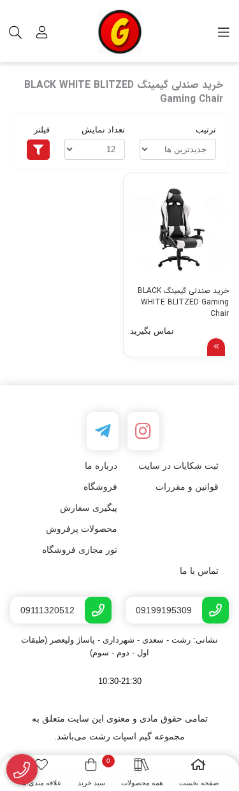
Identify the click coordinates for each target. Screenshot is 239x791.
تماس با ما (199, 571)
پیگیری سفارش (88, 507)
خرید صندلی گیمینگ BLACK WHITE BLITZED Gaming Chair (183, 300)
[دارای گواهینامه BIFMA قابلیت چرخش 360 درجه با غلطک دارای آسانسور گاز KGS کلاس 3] (179, 229)
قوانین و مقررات (187, 486)
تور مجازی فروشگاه (79, 550)
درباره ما (101, 465)
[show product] (216, 347)
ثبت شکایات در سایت (178, 465)
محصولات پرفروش (81, 529)
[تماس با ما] (22, 769)
